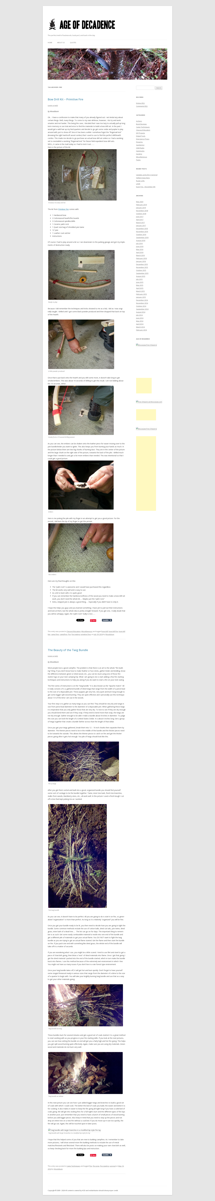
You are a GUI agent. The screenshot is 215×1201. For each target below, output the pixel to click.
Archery (139, 121)
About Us (61, 43)
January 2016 (141, 261)
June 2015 (139, 282)
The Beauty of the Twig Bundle (68, 650)
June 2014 (139, 318)
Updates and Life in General (146, 175)
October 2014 (141, 306)
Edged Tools (140, 136)
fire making (76, 634)
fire (69, 634)
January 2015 (141, 297)
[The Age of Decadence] (82, 33)
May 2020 (139, 202)
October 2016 (141, 234)
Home (50, 43)
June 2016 (139, 246)
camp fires (55, 634)
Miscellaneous (86, 631)
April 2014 (139, 324)
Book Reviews (141, 124)
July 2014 (139, 315)
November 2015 (142, 267)
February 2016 (141, 258)
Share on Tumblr (107, 620)
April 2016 (139, 252)
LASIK (138, 184)
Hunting (139, 154)
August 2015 (140, 276)
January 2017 (141, 225)
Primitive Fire (63, 209)
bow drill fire (113, 631)
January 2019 (141, 208)
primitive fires (86, 634)
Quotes (73, 43)
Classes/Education (74, 631)
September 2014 (142, 309)
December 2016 (142, 228)
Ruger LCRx (140, 181)
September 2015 (142, 273)
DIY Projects (140, 133)
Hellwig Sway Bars (143, 178)
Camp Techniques (73, 1166)
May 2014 (139, 321)
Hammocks (140, 151)
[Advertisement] (144, 385)
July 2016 (139, 243)
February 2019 (141, 205)
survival (113, 1166)
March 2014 (140, 327)
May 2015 (139, 285)
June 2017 (139, 216)
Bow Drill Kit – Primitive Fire (65, 99)
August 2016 (140, 240)
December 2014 (142, 300)
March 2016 (140, 255)
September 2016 (142, 237)
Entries (140, 103)
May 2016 (139, 249)
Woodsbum (109, 634)
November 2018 (142, 211)
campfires (63, 634)
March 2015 (140, 291)
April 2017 (139, 219)
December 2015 (142, 264)
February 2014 (141, 330)
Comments (142, 106)
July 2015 (139, 279)
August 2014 (140, 312)
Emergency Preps (142, 139)
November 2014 (142, 303)
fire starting (104, 1166)
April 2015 (139, 288)
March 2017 (140, 222)
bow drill (105, 631)
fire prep (96, 1166)
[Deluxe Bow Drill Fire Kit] (82, 200)
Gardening (140, 145)
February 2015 (141, 294)
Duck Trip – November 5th (145, 187)
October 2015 (141, 270)
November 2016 (142, 231)
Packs (138, 160)
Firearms (139, 142)
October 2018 (141, 213)
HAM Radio (140, 148)
